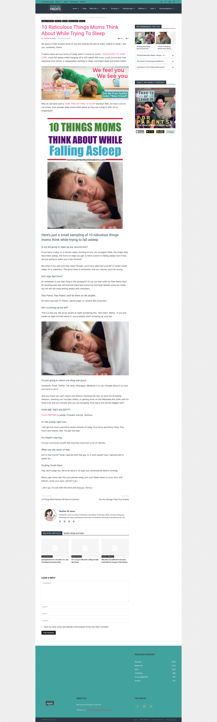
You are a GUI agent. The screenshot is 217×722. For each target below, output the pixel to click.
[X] (70, 521)
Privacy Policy (171, 720)
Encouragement (47, 556)
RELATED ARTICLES (52, 533)
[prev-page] (43, 567)
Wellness (141, 8)
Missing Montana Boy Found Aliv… (143, 47)
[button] (162, 2)
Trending (114, 8)
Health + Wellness (54, 17)
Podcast (83, 2)
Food (152, 8)
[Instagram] (169, 2)
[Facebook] (165, 2)
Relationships (128, 8)
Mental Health (73, 21)
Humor (65, 21)
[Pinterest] (174, 2)
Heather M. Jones (50, 38)
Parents (82, 21)
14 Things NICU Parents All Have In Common (60, 499)
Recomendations (165, 8)
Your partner (49, 415)
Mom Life (93, 8)
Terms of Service (158, 720)
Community (74, 2)
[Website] (74, 521)
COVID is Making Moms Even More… (165, 47)
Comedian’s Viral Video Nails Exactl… (151, 67)
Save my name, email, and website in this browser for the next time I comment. (76, 627)
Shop (65, 2)
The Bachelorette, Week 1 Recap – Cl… (151, 55)
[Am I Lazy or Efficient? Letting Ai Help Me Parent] (85, 548)
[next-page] (47, 567)
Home (58, 2)
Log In (136, 720)
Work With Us (145, 720)
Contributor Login (47, 2)
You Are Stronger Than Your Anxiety (114, 499)
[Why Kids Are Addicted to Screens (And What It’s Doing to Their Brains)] (115, 548)
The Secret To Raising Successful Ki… (151, 61)
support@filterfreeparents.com (99, 710)
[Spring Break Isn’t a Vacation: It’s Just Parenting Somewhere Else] (55, 548)
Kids (103, 8)
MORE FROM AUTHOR (74, 533)
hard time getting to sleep (80, 103)
